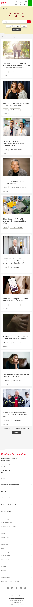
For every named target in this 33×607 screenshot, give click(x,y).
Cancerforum (4, 544)
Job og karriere (6, 498)
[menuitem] (15, 3)
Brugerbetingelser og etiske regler (16, 598)
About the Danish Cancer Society (10, 581)
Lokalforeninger (6, 511)
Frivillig (3, 533)
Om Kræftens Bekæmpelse (10, 484)
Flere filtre (17, 29)
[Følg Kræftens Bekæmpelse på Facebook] (8, 588)
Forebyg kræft (5, 537)
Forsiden (5, 8)
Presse (3, 478)
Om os (3, 574)
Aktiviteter (4, 570)
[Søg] (29, 21)
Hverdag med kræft (6, 522)
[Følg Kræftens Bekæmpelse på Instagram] (12, 588)
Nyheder (3, 566)
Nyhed (9, 26)
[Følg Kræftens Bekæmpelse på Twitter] (17, 588)
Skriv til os (7, 467)
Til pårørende (4, 530)
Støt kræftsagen (5, 552)
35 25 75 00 (7, 464)
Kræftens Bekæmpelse (13, 454)
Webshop (3, 548)
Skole (2, 563)
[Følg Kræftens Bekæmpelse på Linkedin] (21, 588)
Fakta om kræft (5, 555)
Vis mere (16, 432)
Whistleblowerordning (17, 595)
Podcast (24, 26)
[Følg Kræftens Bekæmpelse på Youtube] (25, 588)
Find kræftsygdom (6, 519)
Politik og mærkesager (8, 504)
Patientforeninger (5, 577)
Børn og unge (5, 559)
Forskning (3, 541)
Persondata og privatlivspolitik (16, 600)
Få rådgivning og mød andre (8, 526)
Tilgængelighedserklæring (16, 602)
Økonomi (4, 491)
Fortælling (16, 26)
